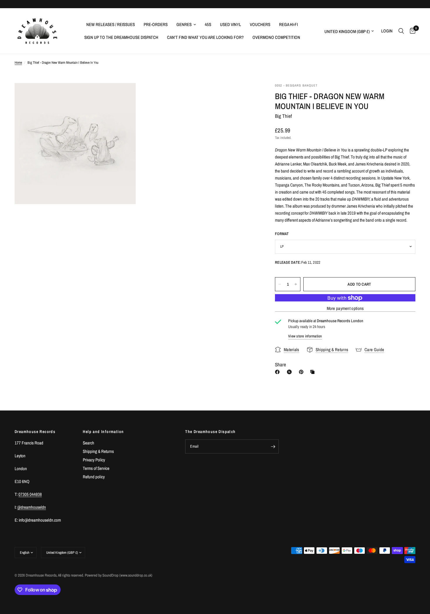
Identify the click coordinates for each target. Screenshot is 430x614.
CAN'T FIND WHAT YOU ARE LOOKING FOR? (205, 37)
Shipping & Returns (98, 451)
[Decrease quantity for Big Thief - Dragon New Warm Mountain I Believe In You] (279, 284)
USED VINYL (230, 24)
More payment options (345, 308)
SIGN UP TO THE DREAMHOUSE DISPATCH (121, 37)
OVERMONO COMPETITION (276, 37)
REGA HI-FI (288, 24)
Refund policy (94, 477)
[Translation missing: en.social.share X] (290, 371)
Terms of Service (96, 468)
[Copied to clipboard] (313, 371)
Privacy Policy (94, 460)
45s (208, 24)
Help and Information (103, 432)
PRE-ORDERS (156, 24)
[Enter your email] (273, 446)
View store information (305, 336)
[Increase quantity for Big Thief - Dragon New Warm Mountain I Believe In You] (295, 284)
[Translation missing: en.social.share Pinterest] (302, 371)
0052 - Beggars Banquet (296, 85)
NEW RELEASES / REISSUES (110, 24)
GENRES (184, 24)
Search (88, 443)
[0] (411, 31)
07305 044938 (30, 494)
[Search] (401, 31)
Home (18, 62)
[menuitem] (110, 24)
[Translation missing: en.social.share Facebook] (278, 371)
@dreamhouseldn (31, 507)
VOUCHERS (260, 24)
